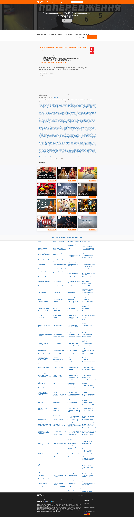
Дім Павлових (91, 111)
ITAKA (79, 104)
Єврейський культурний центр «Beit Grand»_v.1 (71, 123)
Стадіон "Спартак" (72, 322)
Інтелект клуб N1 (88, 115)
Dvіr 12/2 (79, 151)
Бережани (48, 504)
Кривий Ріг (69, 507)
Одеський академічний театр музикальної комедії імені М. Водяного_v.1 (74, 447)
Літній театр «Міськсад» (54, 128)
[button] (77, 2)
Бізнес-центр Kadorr (82, 123)
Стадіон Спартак (46, 109)
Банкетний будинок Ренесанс (68, 108)
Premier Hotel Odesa (89, 145)
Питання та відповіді (64, 499)
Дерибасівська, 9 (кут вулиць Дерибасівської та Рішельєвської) (74, 383)
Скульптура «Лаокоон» (48, 145)
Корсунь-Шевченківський (47, 507)
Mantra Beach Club (85, 109)
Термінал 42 (91, 106)
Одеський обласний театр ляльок (57, 119)
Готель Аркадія (50, 111)
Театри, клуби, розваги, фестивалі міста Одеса (67, 238)
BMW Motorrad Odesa (91, 153)
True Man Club (43, 152)
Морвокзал (67, 113)
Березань (51, 504)
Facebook (47, 501)
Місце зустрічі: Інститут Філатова (44, 141)
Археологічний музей (76, 138)
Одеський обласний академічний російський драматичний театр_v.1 (70, 126)
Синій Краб (83, 126)
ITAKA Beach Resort (66, 119)
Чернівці (70, 510)
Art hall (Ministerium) (73, 149)
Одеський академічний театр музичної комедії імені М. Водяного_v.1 (74, 338)
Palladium (40, 104)
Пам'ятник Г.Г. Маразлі (84, 134)
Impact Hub (53, 112)
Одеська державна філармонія (55, 104)
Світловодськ (68, 509)
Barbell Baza (51, 127)
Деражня (52, 505)
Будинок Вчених (41, 118)
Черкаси (67, 510)
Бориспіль (65, 504)
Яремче (51, 511)
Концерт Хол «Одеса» (80, 120)
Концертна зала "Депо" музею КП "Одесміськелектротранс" (52, 138)
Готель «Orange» (42, 350)
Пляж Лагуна (41, 138)
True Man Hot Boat (45, 111)
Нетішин (54, 508)
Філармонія (94, 113)
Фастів (43, 510)
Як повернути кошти (53, 499)
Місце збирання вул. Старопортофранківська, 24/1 (88, 364)
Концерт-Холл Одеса (77, 108)
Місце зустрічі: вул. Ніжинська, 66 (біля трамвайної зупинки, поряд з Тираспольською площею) (59, 396)
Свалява (72, 509)
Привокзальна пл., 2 (57, 127)
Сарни (65, 509)
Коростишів (42, 507)
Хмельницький (52, 510)
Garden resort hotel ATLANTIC (82, 153)
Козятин (73, 506)
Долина (60, 505)
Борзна (62, 504)
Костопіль (53, 507)
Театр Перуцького (46, 122)
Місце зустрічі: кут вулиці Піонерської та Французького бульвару (85, 139)
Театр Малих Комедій (56, 152)
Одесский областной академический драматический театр (59, 455)
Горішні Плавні (42, 505)
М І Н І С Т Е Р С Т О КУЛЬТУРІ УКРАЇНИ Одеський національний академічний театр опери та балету (73, 103)
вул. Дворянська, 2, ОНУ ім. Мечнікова (58, 137)
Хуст (61, 510)
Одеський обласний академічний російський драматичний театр (80, 119)
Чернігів (73, 510)
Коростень (38, 507)
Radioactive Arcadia (82, 145)
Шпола (42, 511)
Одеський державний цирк (81, 107)
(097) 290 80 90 (56, 2)
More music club (42, 279)
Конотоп (79, 506)
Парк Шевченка (88, 136)
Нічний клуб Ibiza (74, 111)
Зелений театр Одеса (71, 109)
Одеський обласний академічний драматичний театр (69, 151)
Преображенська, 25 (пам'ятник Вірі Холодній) (76, 129)
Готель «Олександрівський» (51, 134)
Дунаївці (72, 505)
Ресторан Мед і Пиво (42, 127)
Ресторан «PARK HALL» (42, 116)
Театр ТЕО (47, 127)
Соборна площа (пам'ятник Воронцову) (60, 133)
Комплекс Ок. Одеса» (72, 113)
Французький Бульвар (68, 112)
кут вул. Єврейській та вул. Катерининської (52, 136)
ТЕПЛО (66, 118)
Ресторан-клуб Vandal (87, 124)
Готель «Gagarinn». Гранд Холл (86, 108)
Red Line (90, 118)
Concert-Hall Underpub (52, 109)
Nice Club (75, 116)
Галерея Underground (65, 129)
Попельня (41, 509)
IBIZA (56, 114)
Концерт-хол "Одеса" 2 (80, 114)
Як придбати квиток (47, 499)
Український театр (68, 114)
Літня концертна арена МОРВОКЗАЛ (64, 128)
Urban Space (79, 137)
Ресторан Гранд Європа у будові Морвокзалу (71, 121)
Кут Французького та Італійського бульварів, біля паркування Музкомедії (69, 130)
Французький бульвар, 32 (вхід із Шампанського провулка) (48, 130)
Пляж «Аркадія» (82, 127)
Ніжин (51, 508)
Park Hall (84, 115)
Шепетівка (38, 511)
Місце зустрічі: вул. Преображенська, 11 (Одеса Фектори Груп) (66, 134)
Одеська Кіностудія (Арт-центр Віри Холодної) (78, 106)
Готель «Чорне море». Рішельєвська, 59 (63, 153)
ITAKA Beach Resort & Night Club (83, 111)
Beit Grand (61, 123)
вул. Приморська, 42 (72, 414)
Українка (38, 510)
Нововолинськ (69, 508)
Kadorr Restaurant (47, 151)
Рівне (49, 509)
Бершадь (54, 504)
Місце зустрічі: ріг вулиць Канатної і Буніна (57, 139)
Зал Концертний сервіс (42, 131)
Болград (60, 504)
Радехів (52, 509)
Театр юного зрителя (62, 148)
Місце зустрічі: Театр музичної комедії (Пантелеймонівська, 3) (75, 144)
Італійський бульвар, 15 (88, 325)
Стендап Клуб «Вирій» (73, 153)
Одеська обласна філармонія (58, 107)
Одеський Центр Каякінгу (81, 128)
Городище (46, 505)
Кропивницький (73, 507)
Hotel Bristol (67, 148)
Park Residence (63, 152)
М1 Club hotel (86, 148)
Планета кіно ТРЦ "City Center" (59, 431)
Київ (58, 506)
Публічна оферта (70, 499)
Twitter (53, 501)
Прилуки (44, 509)
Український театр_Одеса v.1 (70, 127)
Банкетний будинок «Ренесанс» (72, 354)
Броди (71, 504)
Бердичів (42, 504)
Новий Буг (61, 508)
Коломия (76, 506)
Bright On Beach (74, 114)
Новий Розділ (64, 508)
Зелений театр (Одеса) (49, 115)
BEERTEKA (83, 136)
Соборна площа (83, 133)
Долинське (63, 505)
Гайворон (38, 505)
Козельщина (70, 506)
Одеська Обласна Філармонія (49, 108)
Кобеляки (61, 506)
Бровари (68, 504)
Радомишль (55, 509)
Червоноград (64, 510)
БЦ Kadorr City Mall (47, 118)
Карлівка (57, 506)
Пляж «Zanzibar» (58, 120)
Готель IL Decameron (54, 124)
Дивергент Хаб (58, 112)
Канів (54, 506)
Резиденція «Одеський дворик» (68, 138)
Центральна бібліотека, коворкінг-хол (74, 118)
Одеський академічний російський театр (70, 107)
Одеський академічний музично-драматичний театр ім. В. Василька (70, 136)
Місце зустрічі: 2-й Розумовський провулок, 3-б (68, 142)
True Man (93, 116)
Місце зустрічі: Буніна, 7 (70, 133)
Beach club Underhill (61, 121)
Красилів (59, 507)
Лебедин (79, 507)
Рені (57, 509)
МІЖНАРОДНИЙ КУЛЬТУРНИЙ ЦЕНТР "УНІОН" (73, 152)
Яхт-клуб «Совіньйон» (84, 137)
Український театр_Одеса (46, 124)
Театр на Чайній (83, 113)
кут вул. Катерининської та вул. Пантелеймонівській (88, 395)
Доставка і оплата (59, 499)
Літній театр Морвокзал (65, 120)
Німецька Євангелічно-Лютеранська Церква (73, 302)
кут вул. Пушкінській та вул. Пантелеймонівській (72, 135)
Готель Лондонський (76, 145)
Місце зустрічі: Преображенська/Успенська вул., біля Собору (86, 142)
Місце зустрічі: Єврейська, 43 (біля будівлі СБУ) (64, 143)
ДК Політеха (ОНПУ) (89, 107)
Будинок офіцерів (77, 133)
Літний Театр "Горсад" (49, 152)
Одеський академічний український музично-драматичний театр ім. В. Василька (83, 122)
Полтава (38, 509)
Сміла (79, 509)
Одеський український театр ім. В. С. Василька (76, 154)
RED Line (83, 118)
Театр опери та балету (61, 113)
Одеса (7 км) (88, 127)
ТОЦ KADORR (87, 126)
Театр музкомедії (91, 109)
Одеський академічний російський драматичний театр (69, 104)
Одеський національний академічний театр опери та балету (60, 149)
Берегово (45, 504)
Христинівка (58, 510)
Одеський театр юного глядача (47, 119)
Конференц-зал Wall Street (85, 130)
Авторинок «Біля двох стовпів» (91, 133)
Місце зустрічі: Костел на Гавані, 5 (69, 139)
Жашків (74, 505)
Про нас (43, 499)
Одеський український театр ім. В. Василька (74, 256)
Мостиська (45, 508)
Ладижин (77, 507)
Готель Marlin (78, 127)
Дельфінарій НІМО (42, 123)
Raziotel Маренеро (93, 130)
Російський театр (89, 113)
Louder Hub (87, 128)
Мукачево (48, 508)
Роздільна (60, 509)
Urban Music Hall (74, 112)
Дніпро (57, 505)
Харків (46, 510)
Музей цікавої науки (72, 262)
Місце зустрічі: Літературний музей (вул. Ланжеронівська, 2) (50, 142)
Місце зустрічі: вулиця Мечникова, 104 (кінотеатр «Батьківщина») (82, 143)
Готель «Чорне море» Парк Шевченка (62, 109)
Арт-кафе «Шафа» (44, 113)
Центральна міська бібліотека (57, 116)
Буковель (76, 504)
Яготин (49, 511)
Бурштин (79, 504)
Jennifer (43, 112)
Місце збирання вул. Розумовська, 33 (72, 403)
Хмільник (48, 510)
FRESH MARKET (49, 116)
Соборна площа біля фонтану (75, 271)
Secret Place (92, 126)
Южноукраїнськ (45, 511)
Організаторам (75, 499)
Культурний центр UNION (49, 153)
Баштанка (38, 504)
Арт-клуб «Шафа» (87, 283)
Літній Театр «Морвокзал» (53, 121)
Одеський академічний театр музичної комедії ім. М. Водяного (52, 105)
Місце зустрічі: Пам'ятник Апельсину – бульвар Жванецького (62, 145)
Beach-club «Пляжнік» (46, 106)
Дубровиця (68, 505)
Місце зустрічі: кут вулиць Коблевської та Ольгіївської (47, 143)
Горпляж (86, 118)
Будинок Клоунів (41, 151)
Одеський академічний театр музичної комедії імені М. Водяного (63, 115)
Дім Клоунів (78, 113)
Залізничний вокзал (53, 106)
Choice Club (62, 112)
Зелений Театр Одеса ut (53, 103)
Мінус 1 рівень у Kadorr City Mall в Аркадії (64, 124)
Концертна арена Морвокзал (58, 111)
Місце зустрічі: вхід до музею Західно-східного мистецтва (55, 144)
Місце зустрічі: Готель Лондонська (90, 144)
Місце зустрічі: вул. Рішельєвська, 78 (86, 138)
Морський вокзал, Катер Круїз (60, 131)
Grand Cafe (55, 153)
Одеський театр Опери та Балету (55, 151)
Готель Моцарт (51, 107)
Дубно (66, 505)
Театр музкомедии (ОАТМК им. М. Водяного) (84, 146)
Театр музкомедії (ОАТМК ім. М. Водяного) (52, 126)
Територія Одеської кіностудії (89, 369)
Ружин (63, 509)
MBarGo (89, 134)
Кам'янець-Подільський (40, 506)
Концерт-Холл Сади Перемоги (55, 118)
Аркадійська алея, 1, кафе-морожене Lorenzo (73, 131)
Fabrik (71, 156)
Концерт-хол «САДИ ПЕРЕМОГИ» (67, 105)
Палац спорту (72, 116)
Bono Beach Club (45, 107)
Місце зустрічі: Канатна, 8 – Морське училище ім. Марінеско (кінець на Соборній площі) (89, 421)
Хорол (55, 510)
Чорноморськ (76, 510)
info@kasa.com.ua (86, 503)
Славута (77, 509)
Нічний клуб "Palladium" (49, 123)
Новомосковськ (73, 508)
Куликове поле (92, 103)
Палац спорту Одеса (88, 116)
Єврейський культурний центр (43, 114)
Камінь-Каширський (50, 506)
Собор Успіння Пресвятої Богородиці (58, 484)
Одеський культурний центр (45, 268)
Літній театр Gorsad (49, 137)
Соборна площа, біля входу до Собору (90, 129)
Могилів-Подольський (40, 508)
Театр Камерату (54, 113)
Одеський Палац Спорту (46, 104)
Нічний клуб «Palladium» (78, 115)
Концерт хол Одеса (85, 152)
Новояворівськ (78, 508)
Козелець (67, 506)
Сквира (74, 509)
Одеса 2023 (56, 97)
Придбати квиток (52, 180)
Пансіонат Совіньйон (92, 137)
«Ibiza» (48, 103)
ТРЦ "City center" (46, 139)
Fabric (43, 156)
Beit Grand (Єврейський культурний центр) (87, 476)
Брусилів (73, 504)
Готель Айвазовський (47, 112)
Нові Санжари (57, 508)
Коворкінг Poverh (51, 154)
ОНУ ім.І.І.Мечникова (81, 116)
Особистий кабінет (65, 2)
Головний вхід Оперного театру (85, 131)
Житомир (77, 505)
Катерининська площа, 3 (42, 134)
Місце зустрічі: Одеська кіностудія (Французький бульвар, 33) (59, 141)
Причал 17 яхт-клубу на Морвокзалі (71, 137)
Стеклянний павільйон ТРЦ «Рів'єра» (77, 124)
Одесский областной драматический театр (76, 148)
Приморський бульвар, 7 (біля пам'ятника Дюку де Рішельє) (51, 129)
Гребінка (49, 505)
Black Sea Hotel (49, 113)
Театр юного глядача (52, 114)
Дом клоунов (79, 149)
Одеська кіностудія (79, 109)
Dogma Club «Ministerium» (78, 105)
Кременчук (65, 507)
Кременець (62, 507)
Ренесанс (86, 114)
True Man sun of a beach (85, 151)
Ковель (64, 506)
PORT (81, 118)
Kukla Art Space (63, 127)
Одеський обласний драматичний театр (70, 150)
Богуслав (57, 504)
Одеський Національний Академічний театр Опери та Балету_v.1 (59, 122)
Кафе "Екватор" (48, 131)
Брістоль (87, 106)
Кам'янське (45, 506)
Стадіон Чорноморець (72, 120)
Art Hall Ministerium (42, 145)
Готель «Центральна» (65, 116)
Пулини (47, 509)
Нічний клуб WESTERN (61, 114)
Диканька (55, 505)
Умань (41, 510)
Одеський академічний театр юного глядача (61, 154)
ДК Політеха (84, 105)
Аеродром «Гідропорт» (44, 121)
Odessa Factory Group (73, 128)
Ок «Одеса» (62, 118)
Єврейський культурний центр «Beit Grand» (64, 106)
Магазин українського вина (56, 511)
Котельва (56, 507)
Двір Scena (78, 134)
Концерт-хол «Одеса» (56, 123)
